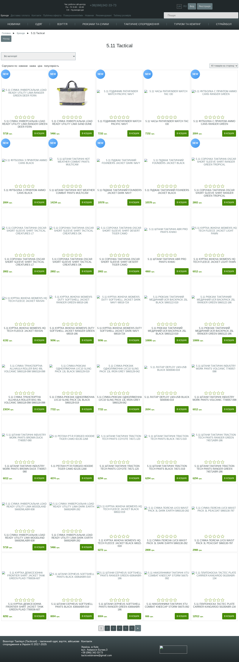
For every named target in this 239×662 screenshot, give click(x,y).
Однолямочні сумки (111, 54)
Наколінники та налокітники (204, 59)
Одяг (38, 24)
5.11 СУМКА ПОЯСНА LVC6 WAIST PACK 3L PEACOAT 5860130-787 (214, 542)
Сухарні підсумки (156, 68)
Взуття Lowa (73, 59)
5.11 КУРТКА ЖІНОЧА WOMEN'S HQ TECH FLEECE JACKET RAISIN (25, 329)
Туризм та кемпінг (187, 24)
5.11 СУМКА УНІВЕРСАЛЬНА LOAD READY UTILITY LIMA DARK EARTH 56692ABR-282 (72, 538)
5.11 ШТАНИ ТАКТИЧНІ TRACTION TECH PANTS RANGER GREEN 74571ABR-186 (214, 469)
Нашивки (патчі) (155, 35)
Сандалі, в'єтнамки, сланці (82, 55)
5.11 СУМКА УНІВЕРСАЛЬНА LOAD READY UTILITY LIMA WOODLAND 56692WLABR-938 (24, 538)
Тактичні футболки (54, 59)
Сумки (103, 51)
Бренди (5, 15)
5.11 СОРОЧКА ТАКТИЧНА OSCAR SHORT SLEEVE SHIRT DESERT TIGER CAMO (120, 262)
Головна (6, 33)
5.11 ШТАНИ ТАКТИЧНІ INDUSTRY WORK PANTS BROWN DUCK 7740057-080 (25, 469)
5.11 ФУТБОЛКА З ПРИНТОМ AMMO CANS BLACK (25, 191)
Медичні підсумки (156, 62)
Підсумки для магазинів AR (161, 51)
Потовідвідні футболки (56, 68)
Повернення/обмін (73, 15)
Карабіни (196, 37)
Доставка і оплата (20, 15)
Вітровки (48, 46)
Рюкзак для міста (110, 38)
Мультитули (199, 47)
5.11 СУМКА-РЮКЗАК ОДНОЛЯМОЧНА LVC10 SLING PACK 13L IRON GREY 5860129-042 (119, 400)
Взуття (62, 24)
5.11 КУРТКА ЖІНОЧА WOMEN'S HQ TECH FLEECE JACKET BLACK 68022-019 (120, 543)
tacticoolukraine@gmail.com (96, 655)
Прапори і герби (155, 38)
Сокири (197, 53)
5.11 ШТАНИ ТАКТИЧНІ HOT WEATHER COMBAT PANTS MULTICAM (72, 191)
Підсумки (150, 45)
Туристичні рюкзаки (111, 40)
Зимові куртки (51, 40)
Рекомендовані (104, 15)
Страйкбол (224, 24)
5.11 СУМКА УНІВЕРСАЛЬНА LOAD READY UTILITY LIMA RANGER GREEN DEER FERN (24, 124)
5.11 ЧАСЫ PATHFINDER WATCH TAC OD (167, 122)
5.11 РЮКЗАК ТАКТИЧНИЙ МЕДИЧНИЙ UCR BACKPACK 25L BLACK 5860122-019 (167, 331)
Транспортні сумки (110, 65)
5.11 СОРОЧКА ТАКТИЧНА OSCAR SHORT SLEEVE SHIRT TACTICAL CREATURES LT (25, 262)
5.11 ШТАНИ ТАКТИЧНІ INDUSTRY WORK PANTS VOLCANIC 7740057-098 (214, 398)
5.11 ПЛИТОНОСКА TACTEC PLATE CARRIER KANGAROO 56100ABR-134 (214, 605)
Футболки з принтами (55, 62)
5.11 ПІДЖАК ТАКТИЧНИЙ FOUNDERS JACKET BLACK (167, 191)
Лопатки (197, 45)
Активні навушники (200, 62)
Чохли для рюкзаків (111, 46)
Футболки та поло (53, 56)
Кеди (69, 50)
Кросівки (71, 45)
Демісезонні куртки (54, 38)
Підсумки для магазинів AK (161, 48)
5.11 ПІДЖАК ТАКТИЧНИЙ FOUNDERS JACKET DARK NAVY (119, 191)
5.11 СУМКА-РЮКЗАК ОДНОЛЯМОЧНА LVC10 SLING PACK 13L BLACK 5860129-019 (72, 400)
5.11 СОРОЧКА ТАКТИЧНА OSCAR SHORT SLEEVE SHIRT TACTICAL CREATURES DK (72, 262)
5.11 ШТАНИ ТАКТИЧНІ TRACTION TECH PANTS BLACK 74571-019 (167, 467)
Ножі (195, 50)
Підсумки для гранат (157, 65)
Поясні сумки (108, 57)
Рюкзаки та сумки (96, 24)
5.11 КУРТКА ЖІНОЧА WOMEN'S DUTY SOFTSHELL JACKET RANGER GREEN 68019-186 (72, 331)
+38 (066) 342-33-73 (92, 652)
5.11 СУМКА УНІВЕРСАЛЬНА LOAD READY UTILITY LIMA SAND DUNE (72, 122)
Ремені (132, 69)
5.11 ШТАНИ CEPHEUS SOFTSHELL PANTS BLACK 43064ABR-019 (72, 605)
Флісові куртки (51, 35)
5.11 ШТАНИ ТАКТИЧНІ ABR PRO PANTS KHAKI (167, 260)
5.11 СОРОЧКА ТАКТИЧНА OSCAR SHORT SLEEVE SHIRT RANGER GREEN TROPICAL (214, 193)
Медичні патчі (154, 40)
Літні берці (73, 40)
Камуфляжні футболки (56, 65)
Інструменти (198, 41)
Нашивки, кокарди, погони (161, 32)
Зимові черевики (76, 38)
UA (179, 6)
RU (185, 6)
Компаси (196, 32)
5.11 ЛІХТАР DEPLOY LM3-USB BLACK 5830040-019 (167, 398)
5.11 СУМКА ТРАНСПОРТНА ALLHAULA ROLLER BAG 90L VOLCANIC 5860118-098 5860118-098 (24, 400)
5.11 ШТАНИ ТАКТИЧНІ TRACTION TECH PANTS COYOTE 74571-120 (119, 467)
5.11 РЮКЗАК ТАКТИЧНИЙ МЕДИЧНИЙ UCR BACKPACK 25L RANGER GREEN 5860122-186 (214, 331)
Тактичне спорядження (141, 24)
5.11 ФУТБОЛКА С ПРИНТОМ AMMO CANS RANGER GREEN (214, 122)
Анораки (48, 52)
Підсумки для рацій (157, 54)
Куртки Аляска (51, 49)
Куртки (47, 32)
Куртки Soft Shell (52, 43)
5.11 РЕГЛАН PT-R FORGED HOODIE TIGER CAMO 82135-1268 (72, 467)
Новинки (89, 15)
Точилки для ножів (202, 56)
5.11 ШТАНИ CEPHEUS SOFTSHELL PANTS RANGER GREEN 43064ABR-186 (119, 607)
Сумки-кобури (108, 62)
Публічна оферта (52, 15)
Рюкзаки (104, 32)
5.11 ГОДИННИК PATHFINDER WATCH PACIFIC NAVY (119, 122)
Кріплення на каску (200, 68)
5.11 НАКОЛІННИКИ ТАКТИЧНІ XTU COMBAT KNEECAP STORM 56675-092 (167, 605)
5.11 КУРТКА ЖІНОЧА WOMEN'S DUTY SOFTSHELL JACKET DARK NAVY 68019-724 (119, 331)
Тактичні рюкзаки (110, 35)
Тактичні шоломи (199, 65)
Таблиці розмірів (122, 15)
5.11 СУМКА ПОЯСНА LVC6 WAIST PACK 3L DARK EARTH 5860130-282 (167, 542)
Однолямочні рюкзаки (112, 43)
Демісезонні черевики (79, 35)
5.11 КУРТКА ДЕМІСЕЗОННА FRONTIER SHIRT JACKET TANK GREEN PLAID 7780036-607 (25, 607)
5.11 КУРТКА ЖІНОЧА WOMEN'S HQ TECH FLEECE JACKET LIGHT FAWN (214, 260)
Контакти (36, 15)
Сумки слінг (107, 59)
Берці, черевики (76, 32)
